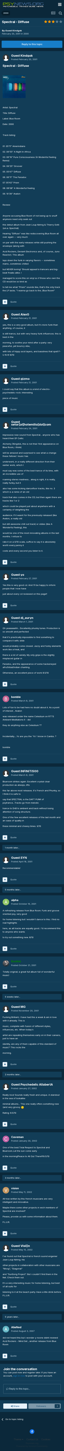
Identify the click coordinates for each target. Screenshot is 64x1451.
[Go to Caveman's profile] (6, 1139)
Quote (13, 301)
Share (16, 1406)
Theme (18, 1439)
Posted (24, 59)
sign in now (19, 1375)
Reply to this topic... (19, 1388)
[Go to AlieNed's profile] (6, 1329)
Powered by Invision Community (32, 1446)
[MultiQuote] (5, 302)
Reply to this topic (32, 44)
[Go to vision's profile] (6, 1190)
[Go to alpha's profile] (6, 902)
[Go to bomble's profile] (6, 699)
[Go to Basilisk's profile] (6, 963)
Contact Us (32, 1439)
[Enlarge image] (14, 86)
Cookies (45, 1439)
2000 (26, 33)
